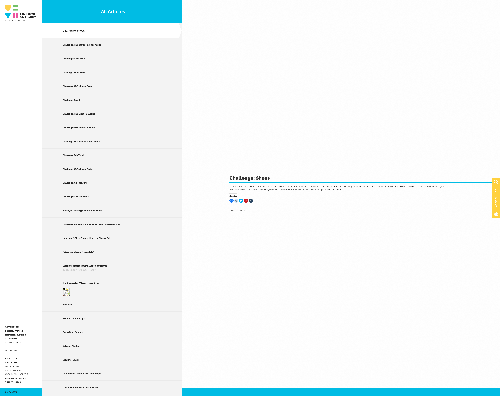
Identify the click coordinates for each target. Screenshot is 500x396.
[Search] (496, 182)
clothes (242, 210)
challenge (234, 210)
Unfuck (28, 15)
